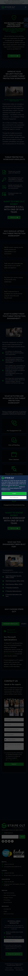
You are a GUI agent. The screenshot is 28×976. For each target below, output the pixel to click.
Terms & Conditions (14, 486)
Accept (14, 493)
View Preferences (14, 497)
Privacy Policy (5, 486)
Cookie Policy (22, 485)
